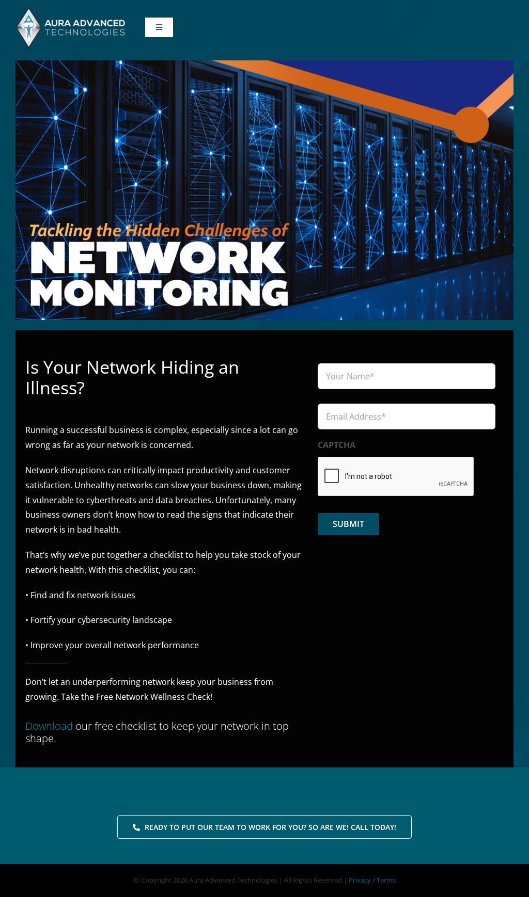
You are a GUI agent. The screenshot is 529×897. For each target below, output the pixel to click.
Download (49, 726)
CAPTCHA (336, 445)
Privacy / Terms (372, 880)
